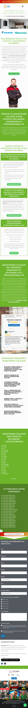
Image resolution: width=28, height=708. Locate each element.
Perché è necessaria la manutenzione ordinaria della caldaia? (12, 412)
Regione (3, 576)
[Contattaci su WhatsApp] (25, 705)
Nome (2, 549)
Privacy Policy (11, 627)
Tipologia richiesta (5, 590)
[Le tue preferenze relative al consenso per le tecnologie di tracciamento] (1, 531)
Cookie (14, 704)
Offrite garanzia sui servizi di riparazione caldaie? (11, 376)
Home (4, 16)
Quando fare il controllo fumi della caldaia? (13, 399)
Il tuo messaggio (4, 611)
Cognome (3, 556)
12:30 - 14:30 (5, 603)
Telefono (3, 569)
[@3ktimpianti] (10, 671)
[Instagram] (5, 664)
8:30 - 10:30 (5, 599)
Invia (3, 635)
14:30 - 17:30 (5, 606)
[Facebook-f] (2, 664)
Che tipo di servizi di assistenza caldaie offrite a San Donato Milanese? (13, 406)
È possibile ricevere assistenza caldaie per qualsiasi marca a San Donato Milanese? (12, 384)
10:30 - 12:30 (5, 601)
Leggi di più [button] (7, 344)
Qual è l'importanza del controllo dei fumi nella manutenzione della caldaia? (13, 392)
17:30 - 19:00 (5, 608)
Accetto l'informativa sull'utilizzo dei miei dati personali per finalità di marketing (14, 632)
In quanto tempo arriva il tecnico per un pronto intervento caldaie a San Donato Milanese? (13, 369)
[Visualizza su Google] (6, 332)
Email (2, 562)
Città (2, 583)
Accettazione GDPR (5, 623)
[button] (22, 6)
